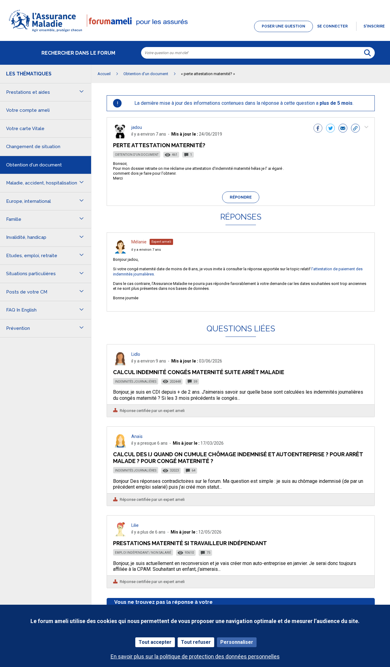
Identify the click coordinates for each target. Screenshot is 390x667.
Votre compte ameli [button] (28, 110)
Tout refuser (196, 642)
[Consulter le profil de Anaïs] (120, 446)
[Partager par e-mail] (343, 129)
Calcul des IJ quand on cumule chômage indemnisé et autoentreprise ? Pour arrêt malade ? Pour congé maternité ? (238, 457)
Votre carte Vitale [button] (25, 128)
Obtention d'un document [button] (34, 165)
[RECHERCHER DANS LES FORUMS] (367, 53)
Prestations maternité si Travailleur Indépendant (190, 543)
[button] (195, 32)
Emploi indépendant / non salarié (143, 552)
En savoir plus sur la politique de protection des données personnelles (195, 656)
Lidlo (135, 354)
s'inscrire (374, 26)
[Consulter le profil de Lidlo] (120, 363)
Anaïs (137, 436)
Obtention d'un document (136, 154)
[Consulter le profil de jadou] (120, 137)
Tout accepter (155, 642)
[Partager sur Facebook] (318, 129)
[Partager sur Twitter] (330, 129)
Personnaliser (236, 642)
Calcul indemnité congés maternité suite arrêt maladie (198, 372)
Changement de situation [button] (33, 146)
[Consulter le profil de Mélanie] (120, 252)
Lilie (135, 525)
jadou (136, 127)
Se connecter (332, 26)
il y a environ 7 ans (146, 250)
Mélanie (139, 241)
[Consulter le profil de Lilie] (120, 535)
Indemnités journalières (135, 381)
